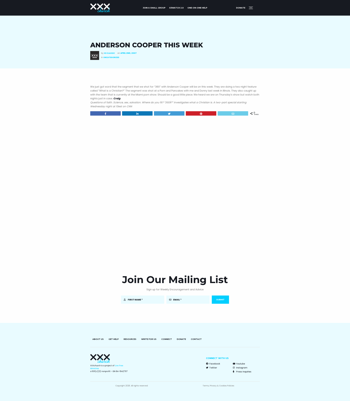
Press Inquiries (243, 371)
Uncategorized (111, 57)
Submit (220, 299)
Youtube (240, 364)
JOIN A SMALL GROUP (154, 8)
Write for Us (148, 339)
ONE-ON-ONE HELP (197, 8)
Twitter (213, 368)
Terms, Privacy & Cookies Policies (218, 385)
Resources (130, 339)
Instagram (241, 368)
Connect (166, 339)
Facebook (214, 364)
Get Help (114, 339)
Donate (240, 8)
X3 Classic (109, 53)
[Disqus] (175, 153)
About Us (98, 339)
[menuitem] (154, 7)
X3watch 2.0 (176, 8)
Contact (196, 339)
